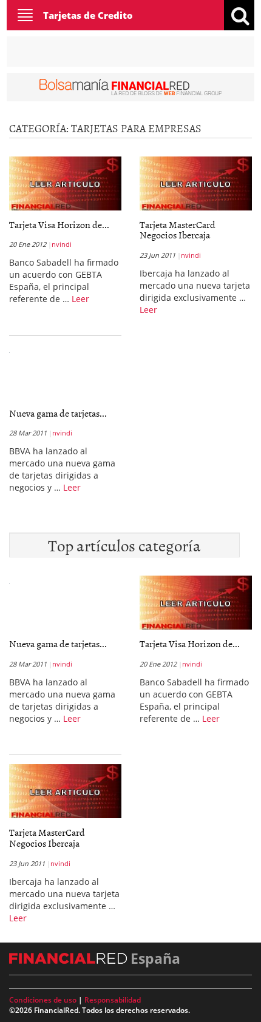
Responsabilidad (112, 1000)
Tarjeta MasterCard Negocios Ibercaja (177, 230)
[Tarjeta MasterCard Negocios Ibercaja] (196, 183)
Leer (80, 298)
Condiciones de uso (42, 1000)
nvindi (62, 244)
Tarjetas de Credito (88, 15)
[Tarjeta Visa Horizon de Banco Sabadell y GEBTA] (65, 183)
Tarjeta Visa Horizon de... (59, 224)
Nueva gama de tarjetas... (58, 413)
